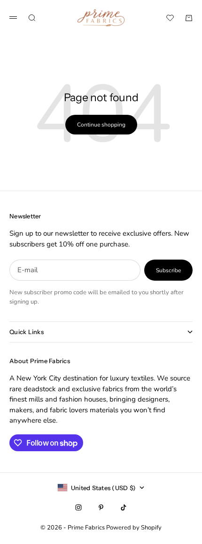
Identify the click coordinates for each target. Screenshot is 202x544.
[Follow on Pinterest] (101, 507)
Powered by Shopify (134, 527)
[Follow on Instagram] (78, 507)
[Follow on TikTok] (123, 507)
